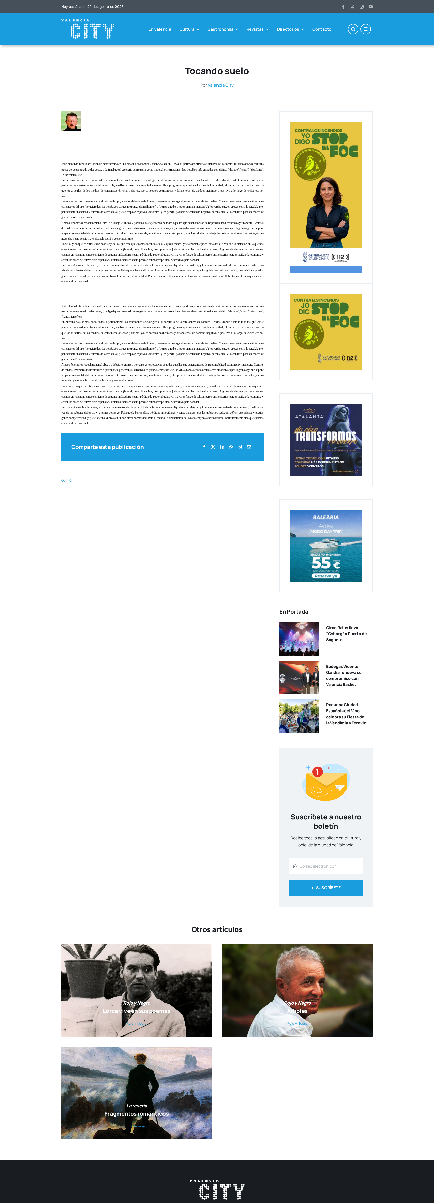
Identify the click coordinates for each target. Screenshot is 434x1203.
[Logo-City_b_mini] (87, 21)
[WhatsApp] (231, 447)
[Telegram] (240, 447)
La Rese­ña (136, 1126)
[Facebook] (204, 447)
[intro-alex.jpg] (71, 113)
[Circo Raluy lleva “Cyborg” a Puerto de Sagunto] (299, 625)
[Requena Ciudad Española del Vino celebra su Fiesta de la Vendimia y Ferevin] (299, 702)
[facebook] (343, 7)
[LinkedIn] (222, 447)
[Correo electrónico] (249, 447)
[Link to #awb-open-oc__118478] (353, 29)
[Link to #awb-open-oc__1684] (365, 29)
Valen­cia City (221, 85)
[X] (213, 447)
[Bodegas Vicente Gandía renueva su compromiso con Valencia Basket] (299, 664)
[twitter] (352, 7)
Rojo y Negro (137, 1023)
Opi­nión (67, 480)
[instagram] (362, 7)
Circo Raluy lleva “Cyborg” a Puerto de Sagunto (346, 633)
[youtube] (371, 7)
